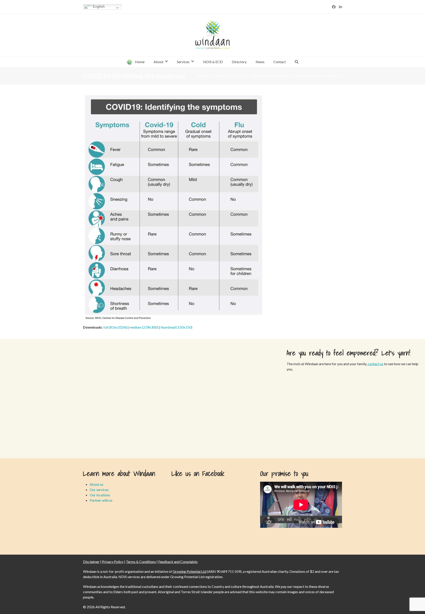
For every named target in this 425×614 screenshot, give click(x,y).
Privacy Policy (113, 561)
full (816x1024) (115, 327)
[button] (296, 61)
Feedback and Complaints (178, 561)
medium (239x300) (143, 327)
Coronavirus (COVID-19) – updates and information (248, 76)
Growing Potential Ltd (189, 571)
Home (202, 76)
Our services (99, 489)
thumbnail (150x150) (176, 327)
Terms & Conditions (141, 561)
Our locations (100, 495)
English (98, 6)
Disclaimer (91, 561)
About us (96, 484)
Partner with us (101, 500)
